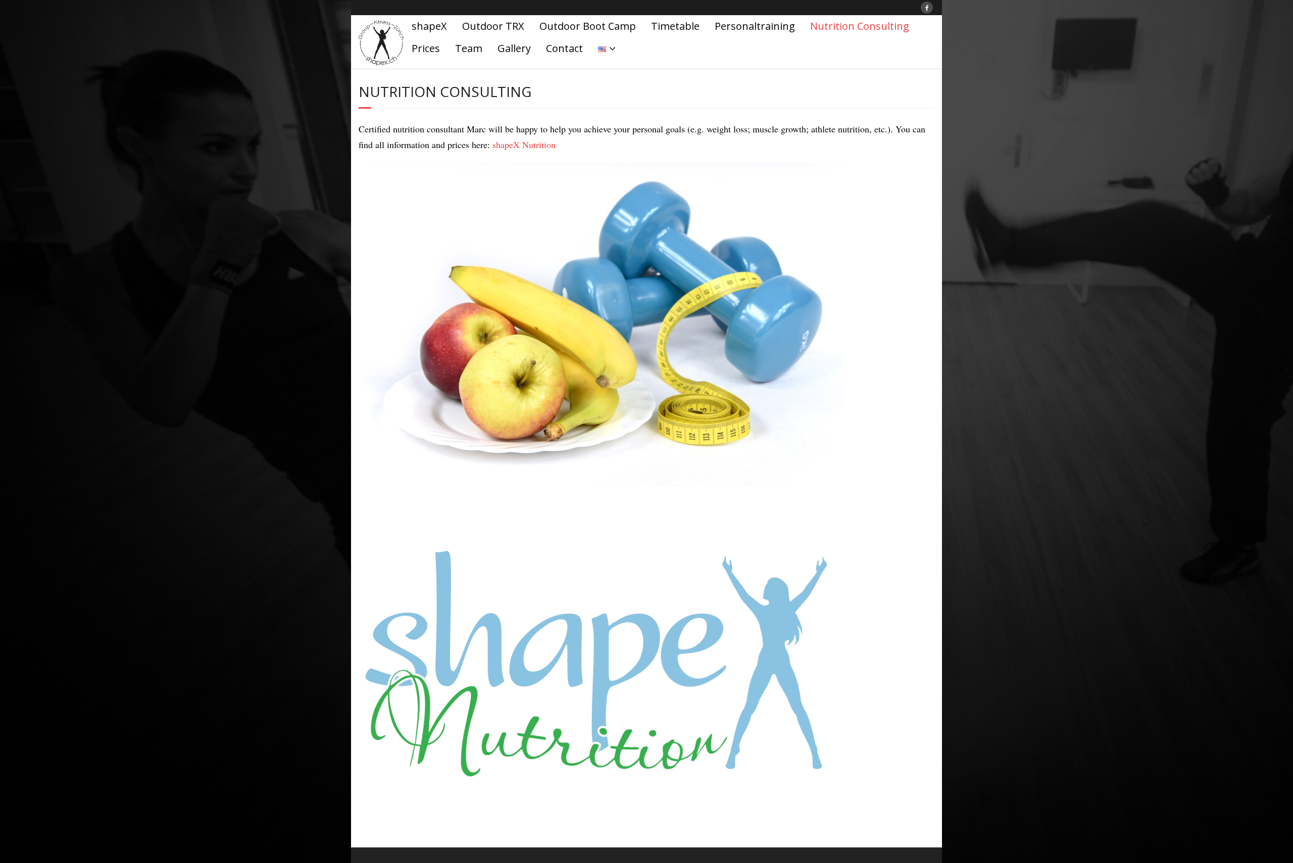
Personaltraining (755, 26)
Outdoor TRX (493, 26)
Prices (426, 48)
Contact (564, 48)
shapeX (429, 26)
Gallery (514, 48)
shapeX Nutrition (524, 144)
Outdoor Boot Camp (587, 26)
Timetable (675, 26)
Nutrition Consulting (859, 26)
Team (468, 48)
